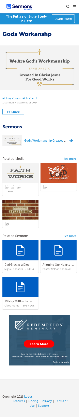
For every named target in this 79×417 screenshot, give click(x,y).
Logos (28, 396)
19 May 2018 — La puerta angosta (27, 301)
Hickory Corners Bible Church (19, 98)
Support (43, 405)
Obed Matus (11, 305)
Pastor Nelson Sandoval (57, 269)
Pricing (33, 401)
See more (70, 159)
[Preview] (71, 140)
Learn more (63, 18)
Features (19, 401)
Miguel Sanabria (13, 269)
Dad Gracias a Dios (16, 264)
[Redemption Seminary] (39, 340)
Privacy (47, 401)
